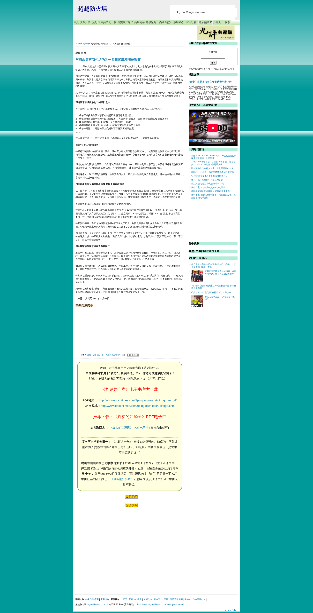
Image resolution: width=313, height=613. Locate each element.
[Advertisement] (99, 544)
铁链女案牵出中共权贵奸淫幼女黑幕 (208, 187)
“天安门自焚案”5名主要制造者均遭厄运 (210, 81)
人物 (94, 355)
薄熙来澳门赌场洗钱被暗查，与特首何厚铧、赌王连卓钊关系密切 (220, 272)
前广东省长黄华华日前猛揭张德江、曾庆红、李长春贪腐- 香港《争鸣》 (213, 265)
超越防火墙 (92, 8)
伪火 (94, 22)
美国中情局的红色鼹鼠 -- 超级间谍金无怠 (210, 191)
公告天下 (218, 22)
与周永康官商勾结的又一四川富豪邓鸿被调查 (108, 59)
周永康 (86, 44)
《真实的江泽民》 (122, 479)
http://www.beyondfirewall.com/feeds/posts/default (161, 604)
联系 (227, 22)
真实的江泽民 (125, 22)
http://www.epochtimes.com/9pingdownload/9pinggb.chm (138, 405)
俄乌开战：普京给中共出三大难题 (207, 180)
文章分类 (85, 22)
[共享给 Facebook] (137, 355)
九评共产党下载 (107, 22)
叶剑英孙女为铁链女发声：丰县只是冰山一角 (212, 168)
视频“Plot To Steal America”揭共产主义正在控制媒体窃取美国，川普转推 (213, 156)
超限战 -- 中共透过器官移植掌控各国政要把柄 (212, 172)
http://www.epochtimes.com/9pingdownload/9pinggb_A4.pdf (138, 400)
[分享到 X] (134, 355)
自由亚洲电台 (199, 599)
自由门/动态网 (92, 599)
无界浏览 (105, 599)
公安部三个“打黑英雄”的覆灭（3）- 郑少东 (211, 292)
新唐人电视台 (135, 599)
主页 (76, 22)
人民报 (165, 599)
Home (78, 44)
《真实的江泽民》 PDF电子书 (129, 427)
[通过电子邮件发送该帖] (123, 355)
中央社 (188, 599)
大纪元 (124, 599)
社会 (99, 355)
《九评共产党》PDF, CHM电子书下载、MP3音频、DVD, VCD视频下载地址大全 (213, 163)
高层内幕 (139, 22)
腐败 (89, 355)
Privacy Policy (231, 610)
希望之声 (147, 599)
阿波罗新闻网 (176, 599)
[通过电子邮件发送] (128, 355)
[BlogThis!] (131, 355)
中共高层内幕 (107, 355)
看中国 (157, 599)
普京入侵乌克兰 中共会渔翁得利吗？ (208, 183)
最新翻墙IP (205, 22)
